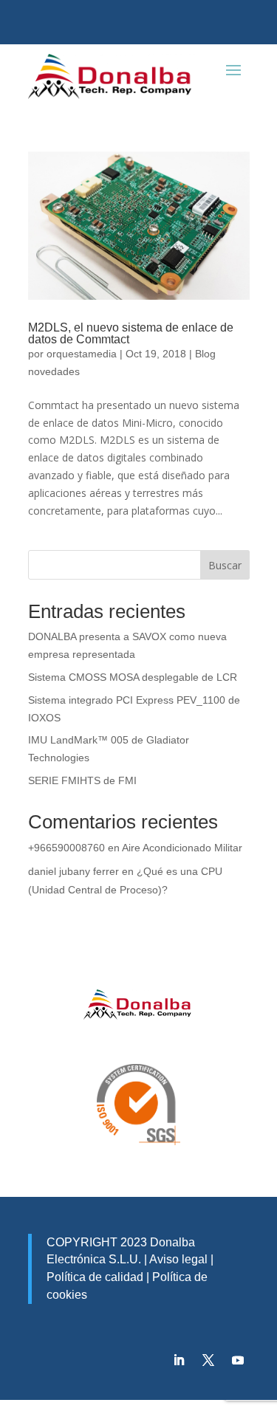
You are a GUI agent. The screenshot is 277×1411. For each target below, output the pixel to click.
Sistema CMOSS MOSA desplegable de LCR (132, 677)
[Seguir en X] (208, 1360)
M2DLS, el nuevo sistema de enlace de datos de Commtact (130, 333)
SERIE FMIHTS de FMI (82, 780)
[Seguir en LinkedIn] (179, 1360)
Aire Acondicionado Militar (182, 848)
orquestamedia (82, 354)
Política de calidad (95, 1277)
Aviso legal (178, 1259)
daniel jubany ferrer (73, 871)
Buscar (225, 565)
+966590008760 (66, 848)
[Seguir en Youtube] (238, 1360)
